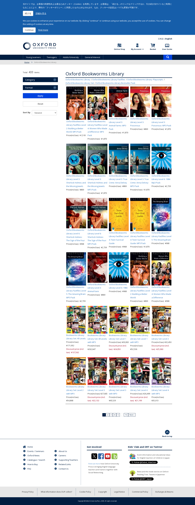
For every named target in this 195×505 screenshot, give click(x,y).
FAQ (29, 468)
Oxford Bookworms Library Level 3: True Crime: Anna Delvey (118, 179)
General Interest (92, 57)
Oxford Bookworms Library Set (80, 83)
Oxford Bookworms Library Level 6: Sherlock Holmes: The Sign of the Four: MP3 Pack (97, 237)
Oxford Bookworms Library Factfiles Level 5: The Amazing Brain (161, 236)
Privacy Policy (28, 492)
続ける (28, 13)
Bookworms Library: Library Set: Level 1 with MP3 (139, 339)
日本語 (160, 38)
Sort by (26, 112)
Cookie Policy (85, 492)
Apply (40, 95)
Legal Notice (119, 492)
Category (30, 79)
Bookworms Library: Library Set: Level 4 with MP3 (161, 390)
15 (126, 415)
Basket (153, 49)
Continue (29, 29)
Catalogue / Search (36, 460)
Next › (131, 415)
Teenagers (52, 57)
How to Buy (32, 464)
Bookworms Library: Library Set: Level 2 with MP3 (75, 390)
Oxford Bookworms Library (78, 79)
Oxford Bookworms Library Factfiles (108, 79)
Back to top (167, 436)
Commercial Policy (140, 492)
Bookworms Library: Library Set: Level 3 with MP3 (118, 390)
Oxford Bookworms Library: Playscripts (145, 79)
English (168, 38)
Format (29, 87)
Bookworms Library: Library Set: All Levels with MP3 (97, 339)
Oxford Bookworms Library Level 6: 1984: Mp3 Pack (161, 179)
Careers (62, 455)
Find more (43, 29)
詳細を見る (41, 13)
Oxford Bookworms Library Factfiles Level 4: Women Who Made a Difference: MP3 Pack (97, 128)
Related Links (65, 464)
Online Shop (119, 49)
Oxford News (33, 455)
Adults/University (71, 57)
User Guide (167, 49)
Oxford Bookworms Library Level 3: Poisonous (139, 122)
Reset (40, 103)
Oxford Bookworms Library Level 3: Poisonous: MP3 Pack (161, 122)
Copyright (102, 492)
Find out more (94, 463)
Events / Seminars (35, 451)
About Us (63, 451)
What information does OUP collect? (56, 492)
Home (26, 62)
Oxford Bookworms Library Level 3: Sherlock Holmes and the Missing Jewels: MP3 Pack (97, 182)
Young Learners (33, 57)
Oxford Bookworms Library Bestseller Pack (115, 83)
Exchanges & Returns (164, 492)
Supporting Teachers (68, 460)
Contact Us (64, 468)
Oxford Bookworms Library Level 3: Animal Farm (97, 288)
